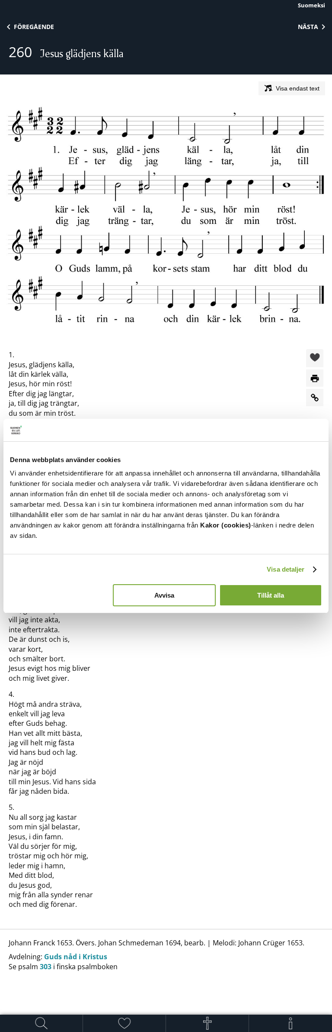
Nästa (308, 27)
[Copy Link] (314, 397)
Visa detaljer (285, 569)
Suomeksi (311, 5)
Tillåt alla (270, 595)
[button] (314, 358)
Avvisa (164, 595)
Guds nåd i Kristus (75, 956)
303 (45, 966)
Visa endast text (297, 88)
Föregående (34, 27)
